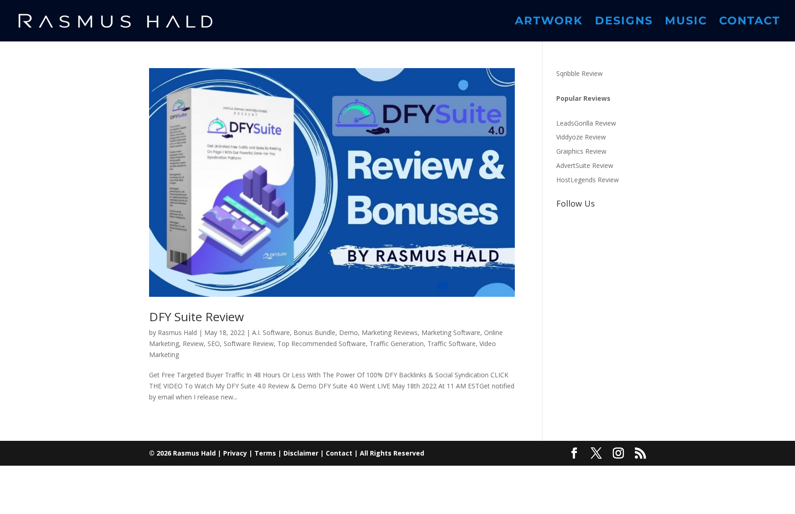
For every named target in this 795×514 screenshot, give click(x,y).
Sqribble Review (579, 73)
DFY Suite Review (196, 316)
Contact (749, 22)
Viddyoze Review (581, 137)
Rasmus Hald (177, 332)
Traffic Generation (396, 343)
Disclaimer (300, 453)
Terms (265, 453)
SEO (213, 343)
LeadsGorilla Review (586, 123)
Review (193, 343)
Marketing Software (450, 332)
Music (686, 22)
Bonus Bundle (314, 332)
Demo (348, 332)
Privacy (235, 453)
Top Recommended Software (321, 343)
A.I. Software (271, 332)
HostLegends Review (587, 179)
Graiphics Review (581, 151)
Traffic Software (451, 343)
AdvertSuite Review (584, 165)
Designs (624, 22)
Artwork (549, 22)
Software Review (249, 343)
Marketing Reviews (390, 332)
